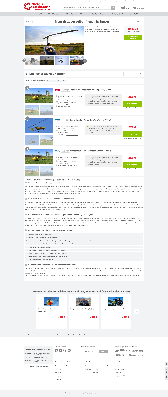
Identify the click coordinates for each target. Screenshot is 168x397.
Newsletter (139, 1)
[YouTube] (69, 350)
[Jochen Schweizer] (57, 120)
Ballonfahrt (73, 271)
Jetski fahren (92, 275)
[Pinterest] (65, 350)
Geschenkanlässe (98, 14)
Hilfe (133, 1)
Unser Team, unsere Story (62, 366)
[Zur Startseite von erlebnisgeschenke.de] (37, 6)
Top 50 (40, 14)
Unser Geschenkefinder (91, 372)
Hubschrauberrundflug (80, 268)
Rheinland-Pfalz (83, 335)
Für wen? (83, 14)
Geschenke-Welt (134, 14)
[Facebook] (56, 350)
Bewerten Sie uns (90, 376)
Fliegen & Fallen (48, 335)
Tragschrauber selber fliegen (70, 335)
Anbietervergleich (120, 369)
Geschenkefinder (97, 1)
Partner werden (119, 366)
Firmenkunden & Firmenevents (123, 376)
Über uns (127, 1)
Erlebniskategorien (54, 14)
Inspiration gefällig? (116, 14)
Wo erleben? (70, 14)
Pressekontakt (59, 369)
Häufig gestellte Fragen (91, 369)
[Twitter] (60, 350)
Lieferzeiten (88, 1)
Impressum (58, 379)
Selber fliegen (57, 335)
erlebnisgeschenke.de (36, 335)
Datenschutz (58, 376)
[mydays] (58, 90)
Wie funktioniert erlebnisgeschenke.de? (113, 1)
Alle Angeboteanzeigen (133, 37)
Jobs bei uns (58, 372)
